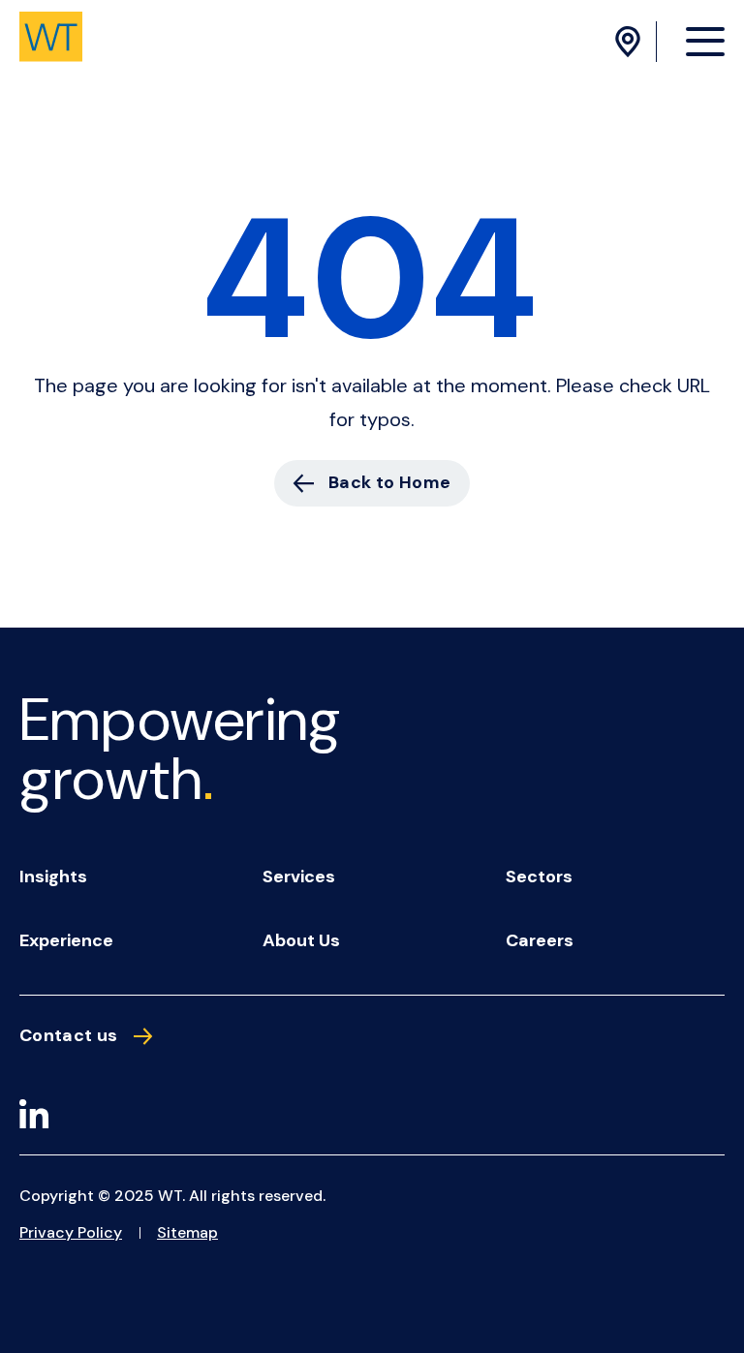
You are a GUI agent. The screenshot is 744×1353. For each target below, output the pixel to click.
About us (301, 940)
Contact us (68, 1036)
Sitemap (187, 1232)
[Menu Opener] (705, 40)
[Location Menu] (630, 41)
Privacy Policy (70, 1232)
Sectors (539, 876)
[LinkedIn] (33, 1117)
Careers (540, 940)
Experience (66, 940)
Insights (53, 876)
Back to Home (389, 482)
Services (299, 876)
